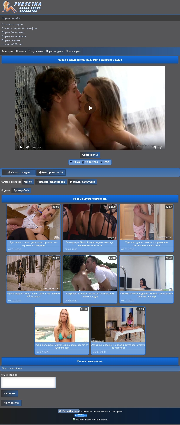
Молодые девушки (82, 181)
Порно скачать (11, 40)
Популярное (36, 51)
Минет (28, 181)
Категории (7, 51)
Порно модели (54, 51)
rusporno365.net (12, 44)
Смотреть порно (12, 24)
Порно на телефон (14, 36)
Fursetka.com (70, 411)
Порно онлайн (11, 18)
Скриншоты (90, 154)
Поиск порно (73, 51)
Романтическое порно (51, 181)
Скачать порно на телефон (19, 28)
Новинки (21, 51)
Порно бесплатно (13, 32)
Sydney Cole (21, 190)
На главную (11, 402)
